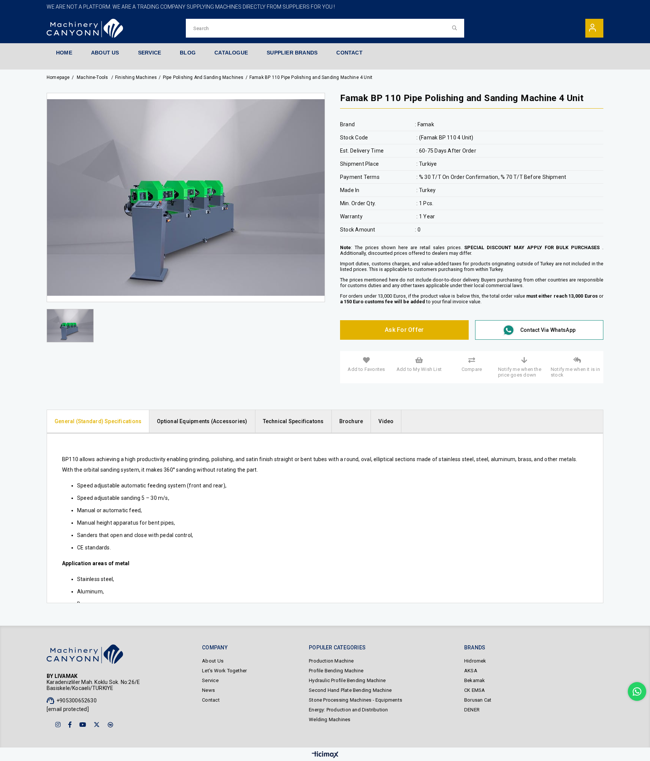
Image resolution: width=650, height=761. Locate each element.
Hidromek (475, 661)
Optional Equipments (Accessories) (202, 421)
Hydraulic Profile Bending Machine (347, 680)
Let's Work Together (224, 670)
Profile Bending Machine (336, 670)
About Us (212, 661)
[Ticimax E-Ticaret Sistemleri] (325, 755)
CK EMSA (474, 690)
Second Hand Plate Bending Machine (350, 690)
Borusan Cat (477, 700)
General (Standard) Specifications (98, 421)
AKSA (470, 670)
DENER (472, 710)
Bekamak (474, 680)
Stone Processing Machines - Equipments (355, 700)
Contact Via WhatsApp (548, 330)
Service (210, 680)
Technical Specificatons (293, 421)
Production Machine (331, 661)
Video (385, 421)
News (208, 690)
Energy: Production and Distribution (348, 710)
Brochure (351, 421)
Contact (210, 700)
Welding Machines (329, 719)
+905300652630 (76, 700)
